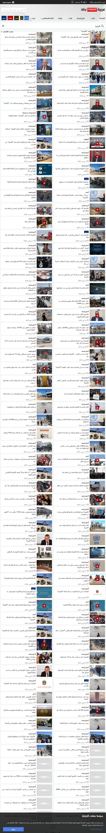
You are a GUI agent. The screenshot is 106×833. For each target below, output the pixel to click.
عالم (70, 18)
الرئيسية (102, 18)
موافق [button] (13, 829)
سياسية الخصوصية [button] (96, 828)
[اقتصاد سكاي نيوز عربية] (26, 18)
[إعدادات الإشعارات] (21, 18)
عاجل (16, 18)
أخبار (93, 18)
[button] (10, 18)
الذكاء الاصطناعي (48, 18)
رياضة (60, 18)
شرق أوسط (81, 18)
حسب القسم (8, 31)
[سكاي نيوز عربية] (93, 10)
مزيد (33, 18)
